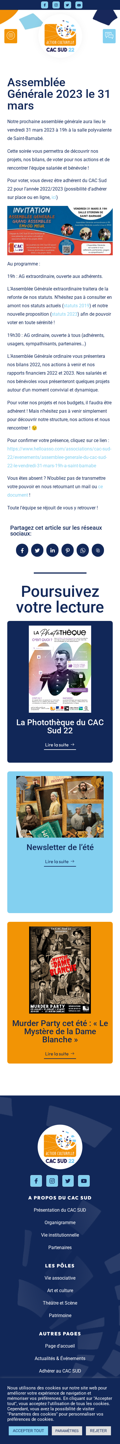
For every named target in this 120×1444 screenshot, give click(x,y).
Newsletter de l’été (60, 847)
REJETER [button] (98, 1430)
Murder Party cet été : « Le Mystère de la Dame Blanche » (60, 1031)
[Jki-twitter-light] (67, 4)
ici (54, 197)
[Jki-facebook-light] (44, 4)
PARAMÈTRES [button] (67, 1431)
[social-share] (22, 550)
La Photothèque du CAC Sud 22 (60, 726)
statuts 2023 (64, 314)
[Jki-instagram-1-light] (55, 4)
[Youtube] (78, 4)
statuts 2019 (76, 305)
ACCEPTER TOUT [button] (28, 1430)
